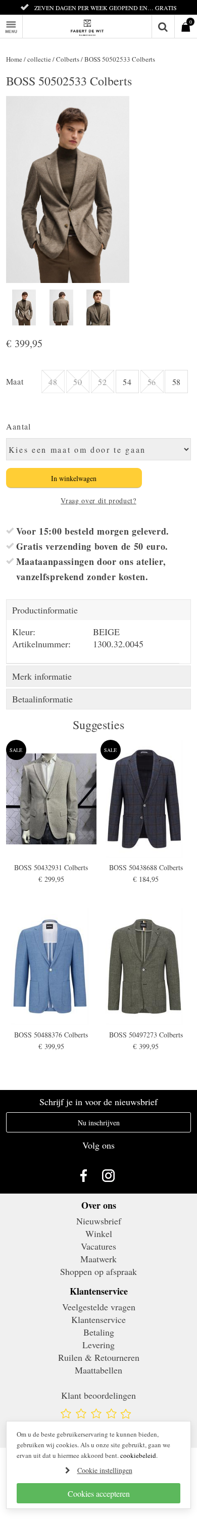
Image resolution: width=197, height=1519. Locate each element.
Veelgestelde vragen (98, 1307)
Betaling (98, 1332)
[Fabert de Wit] (98, 26)
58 (176, 381)
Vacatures (98, 1246)
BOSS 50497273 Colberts (146, 1034)
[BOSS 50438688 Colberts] (146, 799)
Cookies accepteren (99, 1493)
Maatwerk (98, 1259)
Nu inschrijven (99, 1122)
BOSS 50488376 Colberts (51, 1034)
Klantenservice (98, 1319)
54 (127, 381)
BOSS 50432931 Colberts (51, 867)
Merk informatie (42, 676)
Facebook (85, 1175)
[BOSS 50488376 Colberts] (51, 966)
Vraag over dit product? (98, 500)
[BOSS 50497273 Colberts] (146, 966)
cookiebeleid (138, 1455)
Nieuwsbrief (98, 1221)
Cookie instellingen (104, 1470)
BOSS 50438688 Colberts (146, 867)
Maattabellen (98, 1370)
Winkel (98, 1233)
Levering (98, 1345)
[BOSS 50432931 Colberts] (51, 799)
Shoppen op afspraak (98, 1271)
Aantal (18, 426)
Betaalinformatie (42, 699)
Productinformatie (45, 610)
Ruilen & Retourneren (98, 1357)
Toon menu (22, 21)
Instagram (111, 1175)
